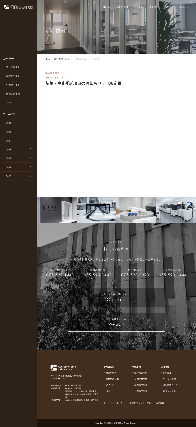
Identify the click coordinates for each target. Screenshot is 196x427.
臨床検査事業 (13, 66)
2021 (8, 167)
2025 (8, 131)
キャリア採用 (169, 379)
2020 (8, 176)
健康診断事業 (13, 93)
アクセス (110, 385)
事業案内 (136, 366)
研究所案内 (109, 366)
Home (47, 59)
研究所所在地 (112, 379)
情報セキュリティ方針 (140, 403)
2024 (8, 140)
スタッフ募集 (169, 391)
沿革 (108, 391)
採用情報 (165, 366)
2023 (8, 149)
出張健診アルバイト (172, 385)
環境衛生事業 (13, 76)
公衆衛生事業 (13, 84)
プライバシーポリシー (114, 403)
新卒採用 (167, 372)
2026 (8, 122)
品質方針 (160, 403)
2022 (8, 158)
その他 (9, 102)
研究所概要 (111, 372)
